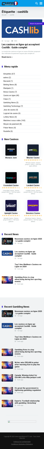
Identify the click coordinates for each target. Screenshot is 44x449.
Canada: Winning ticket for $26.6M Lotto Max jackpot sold (28, 376)
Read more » (7, 57)
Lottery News (8, 117)
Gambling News (9, 102)
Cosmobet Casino (11, 185)
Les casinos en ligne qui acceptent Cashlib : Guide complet (21, 46)
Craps (5, 99)
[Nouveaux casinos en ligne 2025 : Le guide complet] (7, 244)
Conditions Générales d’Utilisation (22, 444)
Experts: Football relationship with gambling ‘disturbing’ (27, 402)
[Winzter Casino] (33, 155)
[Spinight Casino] (11, 210)
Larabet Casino (33, 185)
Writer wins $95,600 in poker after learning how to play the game (27, 364)
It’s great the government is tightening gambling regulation (28, 389)
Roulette (6, 131)
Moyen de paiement (36, 23)
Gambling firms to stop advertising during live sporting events (28, 279)
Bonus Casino (8, 92)
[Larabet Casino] (33, 183)
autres (5, 77)
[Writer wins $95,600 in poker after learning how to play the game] (7, 368)
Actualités (7, 74)
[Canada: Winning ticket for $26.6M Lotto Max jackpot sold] (7, 381)
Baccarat (6, 81)
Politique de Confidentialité (22, 442)
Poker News (8, 128)
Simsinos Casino (33, 213)
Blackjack (7, 88)
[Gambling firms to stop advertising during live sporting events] (7, 283)
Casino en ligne (9, 95)
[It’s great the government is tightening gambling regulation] (7, 394)
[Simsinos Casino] (33, 210)
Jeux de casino (9, 110)
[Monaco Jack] (11, 155)
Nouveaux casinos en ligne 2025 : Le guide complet (28, 240)
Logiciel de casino (10, 113)
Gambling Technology (11, 106)
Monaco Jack (11, 158)
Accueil (4, 15)
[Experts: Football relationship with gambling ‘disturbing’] (7, 406)
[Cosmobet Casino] (11, 183)
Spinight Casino (11, 213)
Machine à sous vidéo (12, 120)
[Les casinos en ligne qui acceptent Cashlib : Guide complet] (22, 28)
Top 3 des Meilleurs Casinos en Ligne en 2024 (28, 265)
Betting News (8, 85)
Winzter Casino (33, 158)
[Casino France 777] (10, 3)
